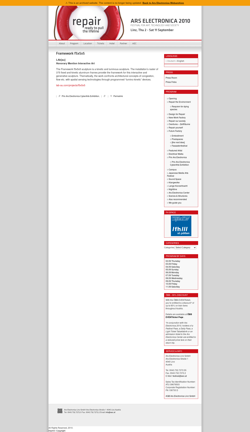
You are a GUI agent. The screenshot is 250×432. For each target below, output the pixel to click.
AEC (134, 43)
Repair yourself (176, 127)
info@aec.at (110, 412)
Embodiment (178, 135)
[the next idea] (178, 142)
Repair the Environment (180, 101)
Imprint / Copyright (56, 430)
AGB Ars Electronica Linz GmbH (180, 395)
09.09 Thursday (173, 280)
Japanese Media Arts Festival (177, 174)
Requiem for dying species (179, 108)
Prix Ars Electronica (178, 157)
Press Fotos (171, 81)
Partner (123, 43)
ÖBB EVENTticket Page (179, 316)
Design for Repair (177, 114)
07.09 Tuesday (172, 275)
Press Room (171, 77)
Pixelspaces (177, 139)
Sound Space (175, 178)
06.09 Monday (172, 272)
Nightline (173, 189)
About (62, 43)
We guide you (175, 202)
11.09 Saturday (173, 286)
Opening (173, 98)
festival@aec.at (180, 375)
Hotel (112, 43)
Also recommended (178, 199)
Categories (169, 247)
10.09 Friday (171, 283)
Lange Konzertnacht (178, 185)
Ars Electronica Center (179, 192)
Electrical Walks (176, 153)
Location (88, 43)
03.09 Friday (171, 263)
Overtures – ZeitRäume (179, 124)
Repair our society (177, 120)
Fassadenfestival (179, 145)
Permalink (118, 96)
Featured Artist (175, 150)
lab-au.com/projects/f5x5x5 (70, 85)
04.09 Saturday (173, 266)
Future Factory (175, 130)
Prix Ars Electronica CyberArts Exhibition (80, 96)
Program (74, 43)
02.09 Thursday (173, 260)
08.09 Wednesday (174, 278)
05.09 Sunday (172, 269)
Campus (173, 169)
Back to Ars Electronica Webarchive (163, 3)
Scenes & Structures (178, 195)
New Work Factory (177, 117)
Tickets (100, 43)
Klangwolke (174, 182)
